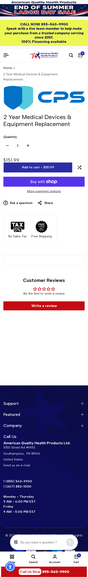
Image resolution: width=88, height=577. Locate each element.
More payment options (44, 191)
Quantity (10, 137)
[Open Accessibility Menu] (10, 567)
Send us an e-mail (16, 465)
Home (7, 68)
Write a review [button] (44, 306)
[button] (79, 167)
